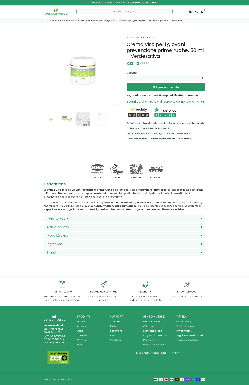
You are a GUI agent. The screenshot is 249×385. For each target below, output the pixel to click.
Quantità (132, 73)
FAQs (113, 326)
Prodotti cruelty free (137, 138)
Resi (112, 335)
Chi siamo (148, 326)
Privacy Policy (184, 330)
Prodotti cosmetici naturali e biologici (145, 133)
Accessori (82, 326)
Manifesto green (152, 330)
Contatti (115, 321)
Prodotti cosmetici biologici (156, 128)
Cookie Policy (183, 321)
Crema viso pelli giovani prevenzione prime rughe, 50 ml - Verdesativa (150, 20)
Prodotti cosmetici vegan (178, 133)
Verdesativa (185, 138)
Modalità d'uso (57, 236)
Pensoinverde (65, 379)
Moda (80, 344)
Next (118, 70)
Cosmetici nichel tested (154, 123)
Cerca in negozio (124, 11)
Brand (51, 252)
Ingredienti (55, 244)
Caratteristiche (58, 219)
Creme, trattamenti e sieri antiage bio (96, 20)
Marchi (81, 321)
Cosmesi (82, 335)
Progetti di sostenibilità (156, 335)
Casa (80, 330)
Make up (82, 340)
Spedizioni (115, 340)
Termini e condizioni (187, 340)
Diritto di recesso (186, 326)
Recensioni (149, 340)
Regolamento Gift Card (189, 335)
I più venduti (133, 128)
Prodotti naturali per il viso (62, 20)
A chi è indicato (58, 227)
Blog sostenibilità (152, 321)
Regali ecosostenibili (154, 344)
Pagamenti (116, 330)
